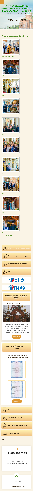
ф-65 (3, 134)
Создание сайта (13, 486)
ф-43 (3, 232)
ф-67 (3, 115)
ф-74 (3, 95)
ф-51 (3, 193)
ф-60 (3, 154)
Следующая (8, 235)
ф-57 (3, 173)
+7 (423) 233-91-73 (16, 20)
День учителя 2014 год (8, 56)
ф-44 (3, 212)
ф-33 (3, 76)
